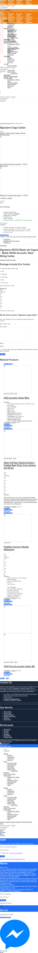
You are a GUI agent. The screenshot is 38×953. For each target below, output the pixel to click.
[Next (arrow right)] (2, 952)
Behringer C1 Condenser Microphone (10, 195)
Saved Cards (7, 719)
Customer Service (9, 715)
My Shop (6, 731)
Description (7, 239)
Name (2, 343)
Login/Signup (3, 746)
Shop (5, 123)
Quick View (7, 427)
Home (2, 123)
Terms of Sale (7, 713)
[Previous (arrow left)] (0, 952)
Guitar (8, 123)
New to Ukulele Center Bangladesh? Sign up (12, 859)
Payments (6, 718)
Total (5, 218)
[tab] (21, 239)
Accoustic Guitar (17, 236)
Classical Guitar (8, 458)
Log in (2, 856)
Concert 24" (7, 542)
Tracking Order (8, 737)
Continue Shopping (5, 917)
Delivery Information (9, 716)
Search (3, 9)
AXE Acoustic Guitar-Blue (16, 398)
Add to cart (7, 424)
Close (9, 746)
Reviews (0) (7, 242)
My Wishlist (7, 735)
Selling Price (7, 215)
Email (2, 346)
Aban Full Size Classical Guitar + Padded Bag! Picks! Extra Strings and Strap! (20, 465)
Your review (4, 326)
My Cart (6, 732)
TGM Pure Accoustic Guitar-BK (19, 666)
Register (3, 900)
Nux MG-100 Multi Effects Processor (10, 164)
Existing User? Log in (6, 903)
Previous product (5, 135)
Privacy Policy (7, 711)
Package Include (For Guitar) (12, 241)
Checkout (6, 734)
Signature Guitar (31, 236)
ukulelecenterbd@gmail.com (12, 699)
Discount (6, 217)
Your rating (3, 324)
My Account (7, 729)
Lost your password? (17, 853)
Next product (4, 166)
